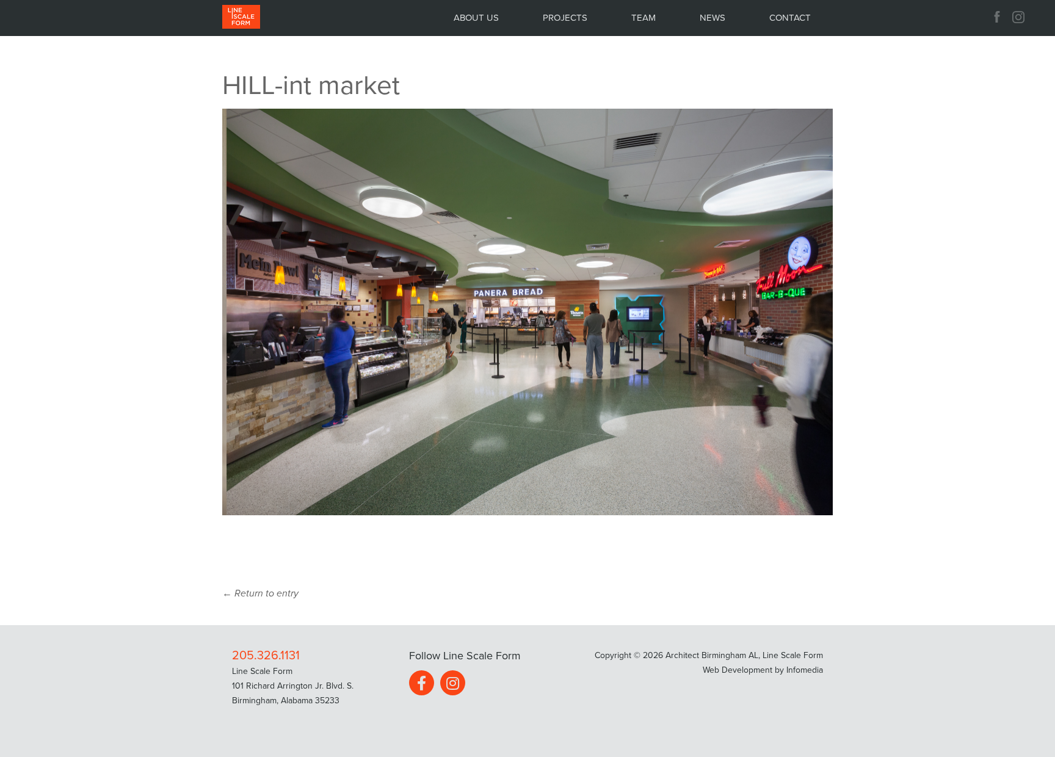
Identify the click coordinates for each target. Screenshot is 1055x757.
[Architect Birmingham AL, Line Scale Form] (241, 17)
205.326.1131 (266, 655)
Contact (790, 17)
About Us (476, 17)
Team (643, 17)
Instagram (1020, 17)
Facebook (997, 17)
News (712, 17)
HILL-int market (311, 86)
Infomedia (804, 670)
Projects (565, 17)
